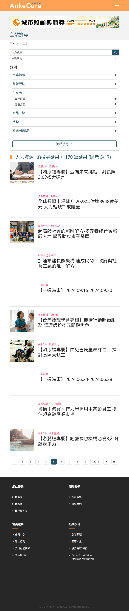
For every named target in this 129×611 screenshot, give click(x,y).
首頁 (12, 43)
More (96, 461)
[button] (64, 75)
